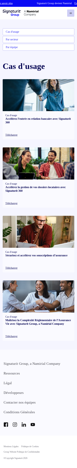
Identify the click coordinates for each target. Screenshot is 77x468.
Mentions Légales (11, 446)
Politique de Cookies (30, 446)
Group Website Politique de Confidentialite (22, 452)
